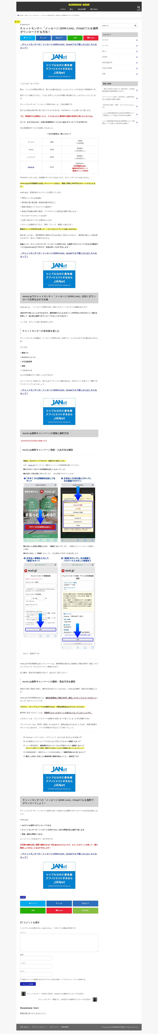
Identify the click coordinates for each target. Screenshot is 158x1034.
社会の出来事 (82, 9)
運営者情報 (64, 1027)
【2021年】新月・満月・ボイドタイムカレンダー (118, 106)
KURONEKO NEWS (79, 4)
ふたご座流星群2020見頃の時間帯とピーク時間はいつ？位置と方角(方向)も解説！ (118, 122)
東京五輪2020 (107, 62)
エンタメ (105, 45)
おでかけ (63, 9)
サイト (22, 971)
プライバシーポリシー (39, 1027)
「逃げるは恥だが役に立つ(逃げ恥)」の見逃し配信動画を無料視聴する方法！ (119, 90)
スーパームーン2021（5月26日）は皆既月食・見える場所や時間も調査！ (119, 98)
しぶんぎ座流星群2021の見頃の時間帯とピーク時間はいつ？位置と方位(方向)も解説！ (118, 114)
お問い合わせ (94, 9)
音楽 (23, 897)
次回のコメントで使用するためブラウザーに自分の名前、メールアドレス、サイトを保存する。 (54, 979)
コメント (23, 932)
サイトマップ (54, 1027)
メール (23, 963)
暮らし (72, 9)
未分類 (104, 57)
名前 (22, 955)
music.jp (31, 167)
